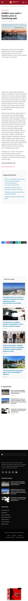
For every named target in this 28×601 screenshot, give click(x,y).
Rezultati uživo (4, 524)
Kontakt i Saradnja (10, 537)
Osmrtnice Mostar (5, 515)
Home (2, 6)
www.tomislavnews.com (8, 166)
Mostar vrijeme (5, 519)
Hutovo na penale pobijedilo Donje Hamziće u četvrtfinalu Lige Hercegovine (18, 392)
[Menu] (2, 2)
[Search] (23, 2)
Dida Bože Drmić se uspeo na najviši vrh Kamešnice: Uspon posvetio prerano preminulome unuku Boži (13, 300)
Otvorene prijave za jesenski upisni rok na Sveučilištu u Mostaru (13, 372)
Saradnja (14, 535)
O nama (8, 535)
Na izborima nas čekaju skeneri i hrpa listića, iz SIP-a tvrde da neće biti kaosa (13, 324)
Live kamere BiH (5, 510)
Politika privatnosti (20, 537)
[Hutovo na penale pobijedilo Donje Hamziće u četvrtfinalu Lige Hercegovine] (5, 392)
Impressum (20, 535)
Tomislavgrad (5, 10)
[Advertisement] (14, 75)
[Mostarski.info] (14, 2)
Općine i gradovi (5, 521)
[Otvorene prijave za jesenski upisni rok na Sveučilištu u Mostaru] (14, 362)
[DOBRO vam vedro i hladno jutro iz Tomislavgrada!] (14, 32)
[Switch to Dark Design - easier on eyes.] (26, 2)
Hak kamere (4, 512)
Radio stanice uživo (6, 517)
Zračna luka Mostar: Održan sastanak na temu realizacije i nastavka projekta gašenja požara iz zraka (13, 348)
